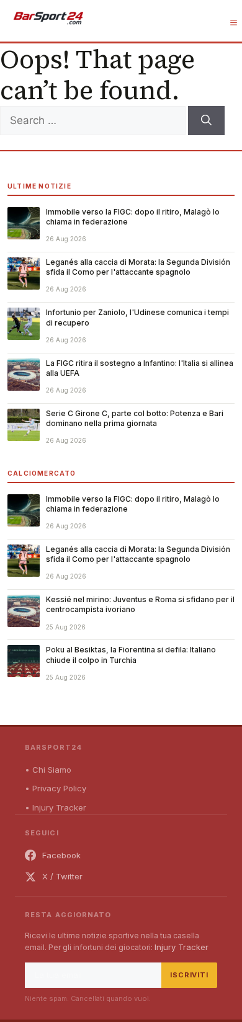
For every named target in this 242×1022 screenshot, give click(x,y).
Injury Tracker (181, 947)
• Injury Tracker (55, 807)
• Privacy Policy (55, 788)
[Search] (206, 121)
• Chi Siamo (48, 770)
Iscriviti (189, 975)
